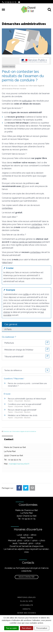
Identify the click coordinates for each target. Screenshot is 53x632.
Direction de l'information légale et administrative (19, 431)
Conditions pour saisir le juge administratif (24, 404)
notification (27, 101)
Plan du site (26, 601)
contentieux (7, 208)
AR (23, 186)
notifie (26, 294)
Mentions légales (27, 597)
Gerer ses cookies (26, 613)
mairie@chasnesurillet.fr (19, 464)
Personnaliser (41, 628)
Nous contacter (26, 577)
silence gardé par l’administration (27, 242)
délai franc (7, 262)
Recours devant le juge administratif (22, 410)
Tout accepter (11, 628)
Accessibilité (26, 605)
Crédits (26, 609)
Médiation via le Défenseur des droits (22, 415)
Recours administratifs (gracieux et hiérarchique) (27, 399)
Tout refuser (26, 628)
